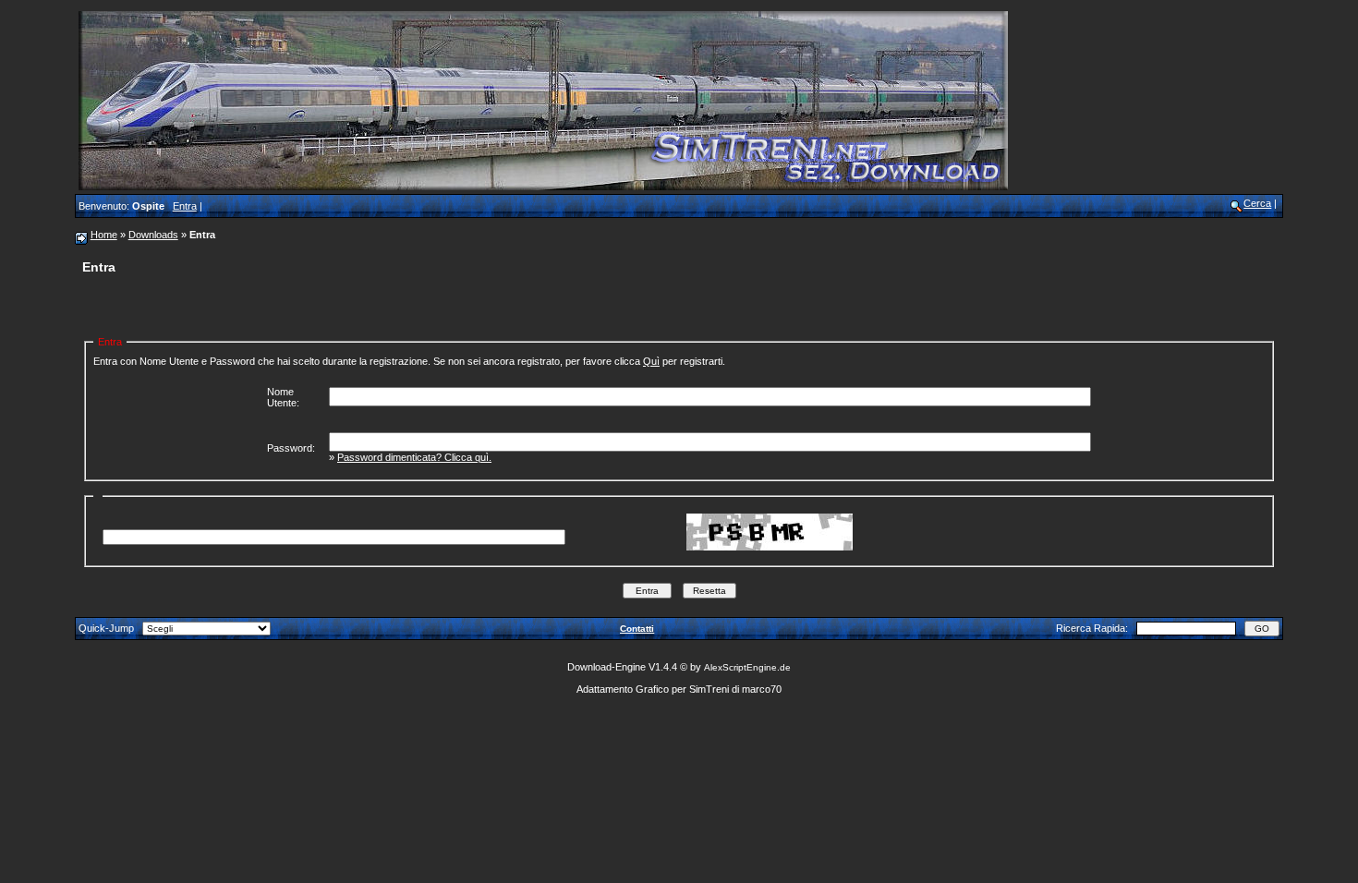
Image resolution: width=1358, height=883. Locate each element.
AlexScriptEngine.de (747, 667)
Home (104, 234)
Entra (185, 206)
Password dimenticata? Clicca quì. (414, 457)
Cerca (1257, 203)
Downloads (153, 234)
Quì (651, 361)
